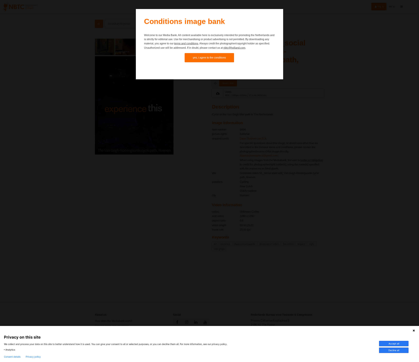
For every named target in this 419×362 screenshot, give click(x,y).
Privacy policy (33, 356)
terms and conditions (186, 43)
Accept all (394, 343)
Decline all (393, 350)
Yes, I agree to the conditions (209, 57)
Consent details (12, 356)
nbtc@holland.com (234, 47)
